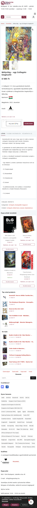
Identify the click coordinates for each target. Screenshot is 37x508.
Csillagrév (11, 205)
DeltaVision (16, 208)
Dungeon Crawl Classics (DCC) (17, 401)
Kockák (4, 425)
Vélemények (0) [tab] (27, 133)
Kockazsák (29, 422)
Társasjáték (10, 446)
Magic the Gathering (22, 429)
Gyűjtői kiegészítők (18, 418)
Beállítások (25, 505)
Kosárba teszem (29, 123)
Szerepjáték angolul (29, 439)
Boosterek (15, 397)
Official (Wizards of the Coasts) (10, 436)
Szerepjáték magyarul (21, 205)
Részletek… (16, 461)
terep (33, 443)
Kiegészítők (12, 422)
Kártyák (31, 425)
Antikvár (8, 397)
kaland (22, 208)
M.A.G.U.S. (12, 429)
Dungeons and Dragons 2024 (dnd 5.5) (12, 408)
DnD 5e (27, 397)
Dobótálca (4, 401)
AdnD (3, 397)
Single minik (12, 439)
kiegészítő (4, 422)
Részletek (5, 501)
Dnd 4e (22, 397)
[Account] (33, 17)
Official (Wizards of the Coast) (10, 432)
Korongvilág (10, 425)
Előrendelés (31, 411)
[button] (32, 29)
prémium (30, 436)
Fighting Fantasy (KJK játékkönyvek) (12, 415)
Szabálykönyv (29, 208)
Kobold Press (20, 422)
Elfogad (6, 505)
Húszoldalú (28, 418)
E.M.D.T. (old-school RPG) (9, 411)
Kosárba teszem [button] (10, 249)
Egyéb (19, 411)
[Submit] (24, 17)
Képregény (4, 429)
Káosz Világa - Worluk (21, 425)
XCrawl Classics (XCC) (29, 446)
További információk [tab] (13, 133)
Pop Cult (23, 436)
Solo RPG (19, 439)
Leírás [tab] (3, 133)
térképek (18, 446)
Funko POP (26, 415)
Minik (31, 429)
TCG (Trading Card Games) (22, 443)
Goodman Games (6, 418)
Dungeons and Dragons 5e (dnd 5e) (11, 404)
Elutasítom (15, 505)
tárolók (4, 446)
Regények (4, 439)
